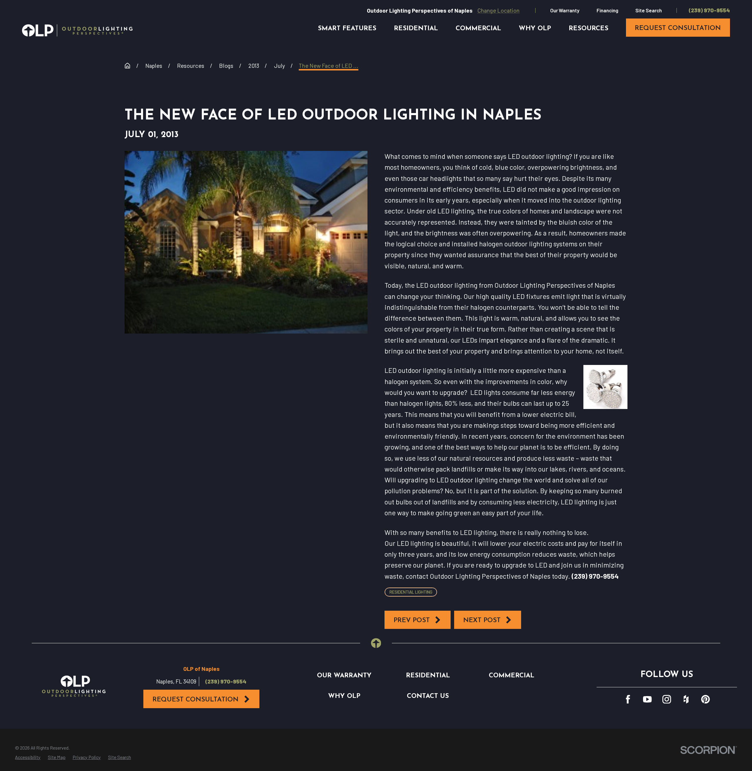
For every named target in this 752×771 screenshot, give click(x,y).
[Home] (77, 30)
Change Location (498, 10)
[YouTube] (647, 699)
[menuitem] (28, 757)
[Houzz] (686, 699)
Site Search (648, 10)
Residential (428, 675)
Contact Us (428, 696)
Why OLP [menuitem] (535, 28)
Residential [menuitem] (416, 28)
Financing (607, 10)
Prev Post (412, 620)
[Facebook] (628, 699)
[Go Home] (127, 66)
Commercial (511, 675)
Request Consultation (195, 699)
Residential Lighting (411, 592)
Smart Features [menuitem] (347, 28)
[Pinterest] (705, 699)
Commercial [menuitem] (478, 28)
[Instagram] (666, 699)
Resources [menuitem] (588, 28)
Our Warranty (565, 10)
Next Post (482, 620)
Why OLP (344, 696)
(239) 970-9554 (709, 10)
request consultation (678, 28)
